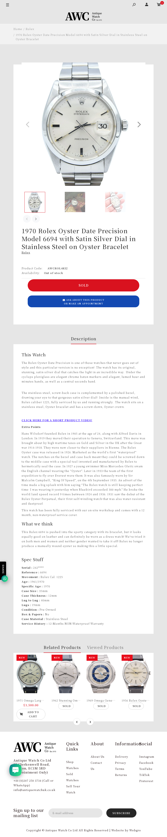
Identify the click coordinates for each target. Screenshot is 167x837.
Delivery (121, 757)
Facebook (146, 763)
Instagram (146, 757)
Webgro (135, 830)
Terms (119, 769)
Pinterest (146, 781)
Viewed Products (105, 647)
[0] (159, 5)
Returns (121, 775)
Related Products (62, 647)
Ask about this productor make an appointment (84, 301)
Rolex (26, 252)
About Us (97, 757)
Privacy (120, 763)
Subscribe (121, 813)
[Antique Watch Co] (83, 17)
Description (83, 339)
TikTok (144, 775)
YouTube (146, 769)
